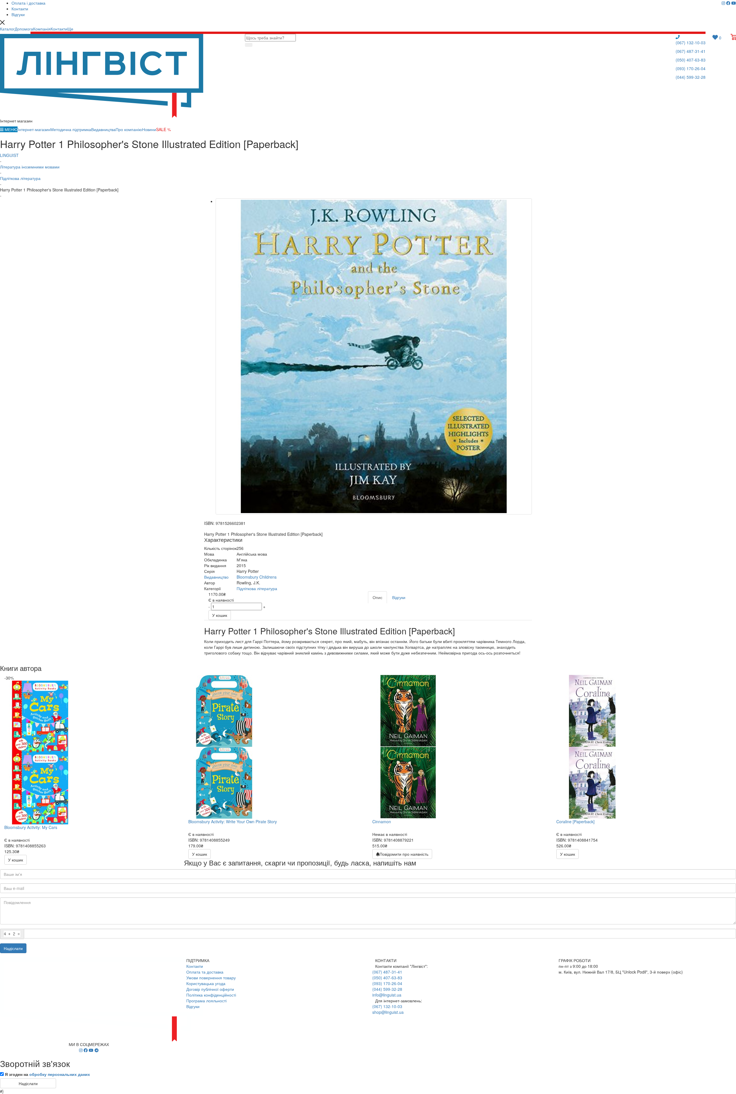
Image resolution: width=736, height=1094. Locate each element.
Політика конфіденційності (211, 995)
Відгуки (193, 1006)
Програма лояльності (206, 1000)
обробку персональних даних (59, 1074)
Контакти (194, 966)
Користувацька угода (205, 983)
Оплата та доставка (204, 972)
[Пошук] (248, 45)
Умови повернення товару (211, 977)
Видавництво (216, 577)
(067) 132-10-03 (691, 42)
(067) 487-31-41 (691, 51)
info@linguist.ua (386, 995)
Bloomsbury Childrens (257, 577)
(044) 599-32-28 (691, 77)
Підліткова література (257, 588)
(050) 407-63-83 (691, 60)
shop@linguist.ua (388, 1012)
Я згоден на (47, 1074)
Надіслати (13, 948)
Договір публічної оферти (210, 989)
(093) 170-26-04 (691, 68)
